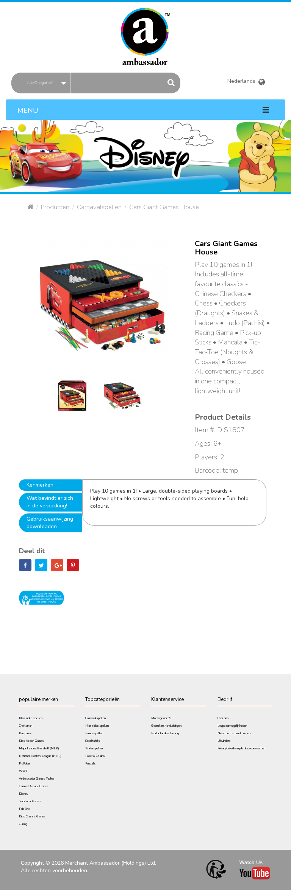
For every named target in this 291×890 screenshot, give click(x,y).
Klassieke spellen (30, 718)
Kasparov (25, 733)
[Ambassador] (145, 32)
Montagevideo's (161, 718)
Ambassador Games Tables (37, 779)
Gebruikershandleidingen (166, 726)
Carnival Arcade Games (33, 786)
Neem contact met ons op (233, 733)
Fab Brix (24, 809)
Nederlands (243, 79)
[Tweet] (41, 565)
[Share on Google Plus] (57, 565)
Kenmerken (40, 484)
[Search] (171, 82)
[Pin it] (73, 565)
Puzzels (90, 763)
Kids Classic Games (32, 816)
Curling (23, 824)
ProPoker (24, 763)
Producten (55, 207)
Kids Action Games (31, 741)
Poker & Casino (95, 756)
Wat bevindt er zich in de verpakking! (50, 502)
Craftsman (25, 726)
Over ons (223, 718)
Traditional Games (30, 801)
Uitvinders (224, 741)
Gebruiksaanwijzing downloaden (50, 522)
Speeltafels (92, 741)
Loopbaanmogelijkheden (232, 726)
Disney (23, 794)
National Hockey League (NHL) (40, 756)
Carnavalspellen (99, 207)
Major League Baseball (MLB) (39, 748)
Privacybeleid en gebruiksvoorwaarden (241, 748)
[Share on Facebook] (25, 565)
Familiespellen (94, 733)
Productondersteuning (165, 733)
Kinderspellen (94, 748)
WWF (23, 771)
